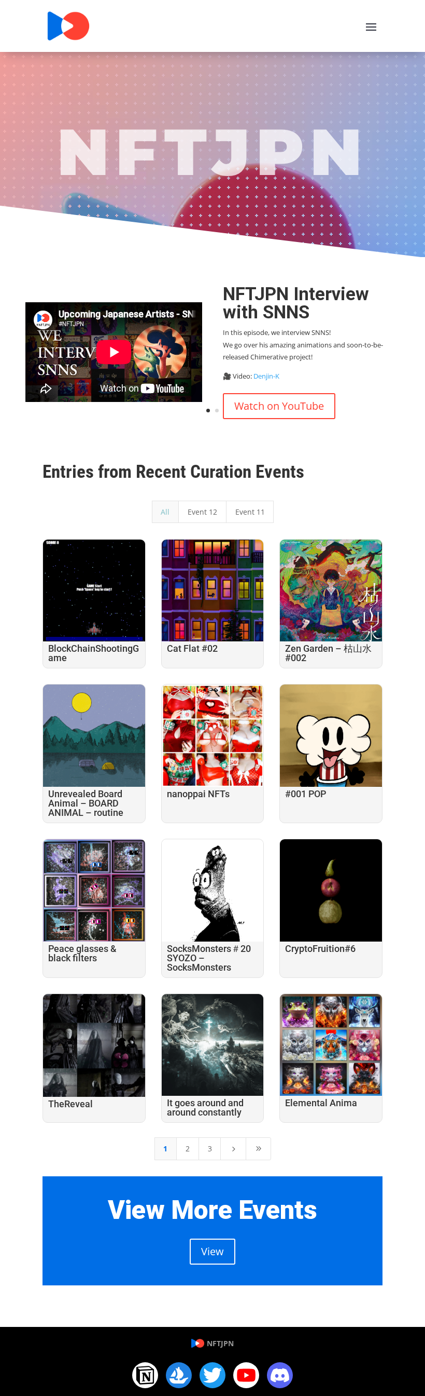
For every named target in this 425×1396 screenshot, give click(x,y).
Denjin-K (266, 376)
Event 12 (202, 512)
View (212, 1251)
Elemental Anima (321, 1102)
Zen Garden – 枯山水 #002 (328, 653)
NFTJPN (220, 1343)
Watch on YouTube (279, 406)
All (165, 512)
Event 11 (250, 512)
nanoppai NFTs (198, 793)
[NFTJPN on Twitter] (212, 1375)
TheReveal (70, 1103)
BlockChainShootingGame (93, 653)
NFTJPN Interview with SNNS (296, 303)
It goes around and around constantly (205, 1107)
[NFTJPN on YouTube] (246, 1375)
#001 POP (305, 793)
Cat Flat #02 (192, 648)
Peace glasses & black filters (82, 953)
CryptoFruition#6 (320, 948)
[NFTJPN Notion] (145, 1375)
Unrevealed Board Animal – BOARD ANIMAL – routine (85, 803)
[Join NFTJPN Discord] (280, 1375)
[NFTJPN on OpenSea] (179, 1375)
